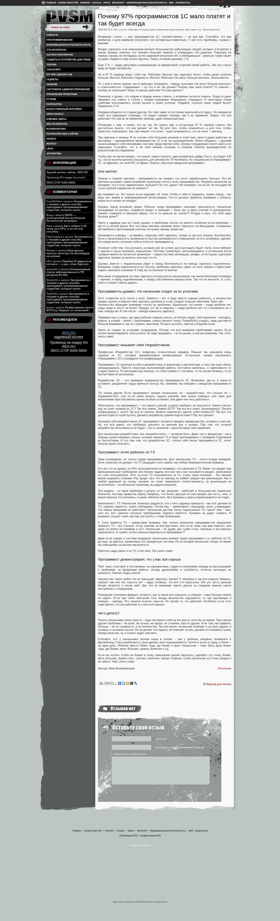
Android (85, 3)
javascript (53, 69)
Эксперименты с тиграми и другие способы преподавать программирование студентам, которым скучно (69, 205)
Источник (224, 668)
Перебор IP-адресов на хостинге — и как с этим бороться (68, 263)
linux (49, 148)
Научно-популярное (59, 54)
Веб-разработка (57, 124)
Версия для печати (218, 684)
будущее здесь (56, 119)
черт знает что (193, 29)
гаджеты (52, 79)
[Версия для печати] (204, 684)
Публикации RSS (128, 835)
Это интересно (56, 49)
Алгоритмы (54, 153)
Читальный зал (211, 29)
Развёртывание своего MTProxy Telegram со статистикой (69, 309)
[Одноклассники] (128, 683)
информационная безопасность (68, 45)
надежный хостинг (68, 335)
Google (96, 3)
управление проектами (61, 94)
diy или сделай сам (59, 74)
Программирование (59, 40)
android (51, 84)
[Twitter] (124, 683)
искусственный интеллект (64, 109)
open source (54, 114)
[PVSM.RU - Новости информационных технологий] (69, 18)
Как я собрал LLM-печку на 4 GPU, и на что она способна (66, 228)
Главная (51, 3)
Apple (106, 3)
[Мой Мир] (132, 683)
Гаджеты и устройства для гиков (68, 59)
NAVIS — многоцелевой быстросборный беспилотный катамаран (65, 218)
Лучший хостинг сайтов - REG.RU (67, 172)
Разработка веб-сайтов (62, 133)
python (51, 99)
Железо (51, 143)
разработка (54, 104)
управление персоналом (170, 29)
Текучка (51, 64)
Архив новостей (68, 3)
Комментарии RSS (151, 835)
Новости (52, 35)
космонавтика (56, 129)
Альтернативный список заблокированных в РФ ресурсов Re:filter (68, 272)
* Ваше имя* (161, 739)
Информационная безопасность (147, 3)
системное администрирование (68, 89)
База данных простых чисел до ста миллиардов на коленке (68, 253)
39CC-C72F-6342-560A (60, 182)
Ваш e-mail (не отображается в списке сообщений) (179, 747)
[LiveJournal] (136, 683)
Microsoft (118, 3)
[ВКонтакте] (120, 683)
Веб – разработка (179, 3)
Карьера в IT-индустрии (141, 29)
